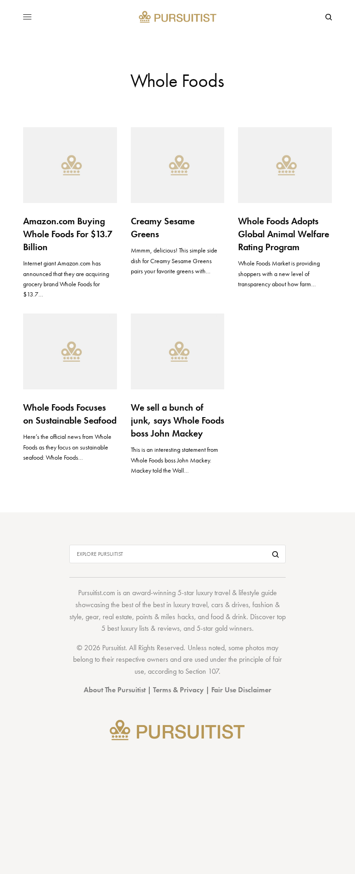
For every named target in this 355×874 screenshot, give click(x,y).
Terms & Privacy (178, 690)
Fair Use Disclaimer (241, 690)
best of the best (143, 604)
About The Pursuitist (115, 690)
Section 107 (202, 671)
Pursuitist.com (96, 592)
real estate (117, 617)
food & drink (228, 617)
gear (92, 617)
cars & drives (230, 604)
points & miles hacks (165, 617)
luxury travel (190, 604)
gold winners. (234, 628)
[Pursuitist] (178, 17)
